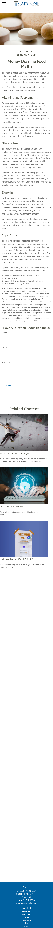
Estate (26, 917)
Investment (27, 914)
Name (4, 332)
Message (6, 363)
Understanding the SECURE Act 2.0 (16, 559)
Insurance (26, 920)
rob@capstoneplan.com (26, 903)
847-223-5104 (29, 891)
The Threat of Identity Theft (12, 507)
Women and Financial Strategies (15, 453)
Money (26, 926)
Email (4, 347)
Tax (26, 923)
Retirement (26, 911)
